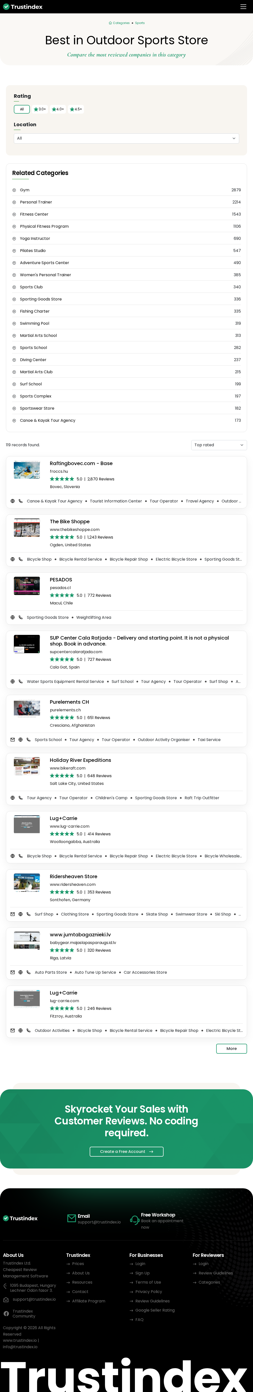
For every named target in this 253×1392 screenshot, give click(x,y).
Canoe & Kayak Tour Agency (47, 420)
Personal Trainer (36, 202)
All (22, 109)
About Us (81, 1273)
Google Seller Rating (155, 1310)
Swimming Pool (34, 323)
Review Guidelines (152, 1301)
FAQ (139, 1319)
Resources (82, 1282)
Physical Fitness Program (44, 226)
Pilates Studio (33, 250)
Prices (78, 1264)
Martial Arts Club (36, 372)
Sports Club (31, 287)
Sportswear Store (37, 408)
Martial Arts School (38, 335)
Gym (24, 190)
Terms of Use (148, 1282)
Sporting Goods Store (41, 299)
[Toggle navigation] (243, 6)
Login (140, 1264)
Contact (80, 1291)
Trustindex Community (24, 1314)
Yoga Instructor (35, 238)
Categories (209, 1282)
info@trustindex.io (20, 1347)
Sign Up (142, 1273)
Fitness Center (34, 214)
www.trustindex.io (20, 1340)
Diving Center (33, 359)
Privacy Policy (148, 1291)
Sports (140, 23)
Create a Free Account (122, 1151)
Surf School (31, 384)
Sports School (33, 347)
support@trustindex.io (99, 1222)
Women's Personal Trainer (45, 275)
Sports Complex (35, 396)
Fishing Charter (35, 311)
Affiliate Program (88, 1301)
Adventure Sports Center (44, 262)
